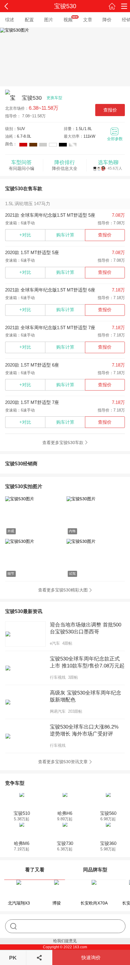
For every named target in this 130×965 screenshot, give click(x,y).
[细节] (34, 541)
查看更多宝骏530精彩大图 (63, 590)
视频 (68, 19)
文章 (87, 19)
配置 (29, 19)
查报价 (110, 109)
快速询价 (91, 957)
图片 (48, 19)
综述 (9, 19)
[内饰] (96, 499)
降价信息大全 (64, 165)
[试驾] (96, 541)
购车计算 (65, 234)
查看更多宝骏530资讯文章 (63, 761)
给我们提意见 (65, 941)
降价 (107, 19)
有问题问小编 (21, 165)
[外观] (34, 499)
